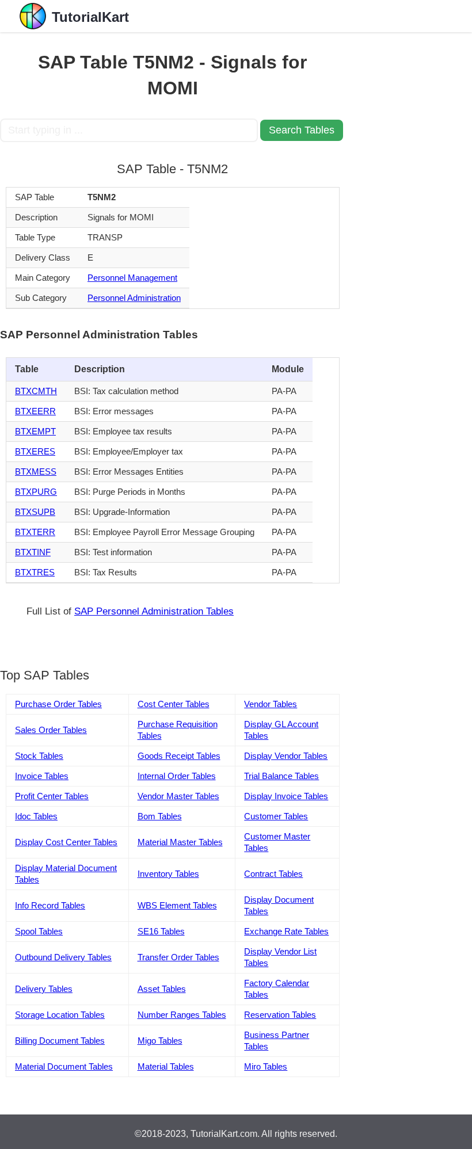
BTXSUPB (35, 512)
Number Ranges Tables (182, 1015)
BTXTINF (33, 552)
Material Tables (166, 1066)
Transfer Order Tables (178, 957)
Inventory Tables (168, 874)
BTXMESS (35, 471)
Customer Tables (276, 816)
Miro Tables (265, 1066)
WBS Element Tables (177, 905)
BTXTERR (35, 532)
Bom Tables (160, 816)
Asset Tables (162, 989)
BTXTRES (35, 572)
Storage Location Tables (60, 1015)
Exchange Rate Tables (286, 931)
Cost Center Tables (174, 704)
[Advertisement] (408, 204)
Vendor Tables (270, 704)
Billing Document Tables (60, 1040)
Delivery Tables (44, 989)
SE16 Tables (161, 931)
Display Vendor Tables (286, 756)
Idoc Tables (36, 816)
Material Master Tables (180, 842)
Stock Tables (39, 756)
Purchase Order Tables (58, 704)
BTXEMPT (35, 431)
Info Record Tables (50, 905)
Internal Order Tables (177, 776)
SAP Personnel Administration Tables (154, 611)
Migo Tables (160, 1040)
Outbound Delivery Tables (63, 957)
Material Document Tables (64, 1066)
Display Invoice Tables (286, 796)
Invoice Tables (41, 776)
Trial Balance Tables (281, 776)
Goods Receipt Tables (179, 756)
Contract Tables (273, 874)
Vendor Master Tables (178, 796)
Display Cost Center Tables (66, 842)
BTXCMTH (36, 391)
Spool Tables (39, 931)
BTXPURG (36, 492)
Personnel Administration (134, 298)
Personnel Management (132, 278)
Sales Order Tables (51, 730)
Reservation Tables (280, 1015)
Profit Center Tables (52, 796)
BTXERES (35, 451)
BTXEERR (35, 411)
